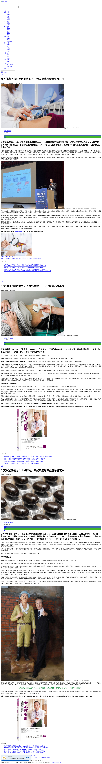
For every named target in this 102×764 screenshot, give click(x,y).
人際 (8, 48)
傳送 (5, 137)
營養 (8, 31)
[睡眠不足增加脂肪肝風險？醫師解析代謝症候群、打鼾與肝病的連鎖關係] (51, 244)
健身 (8, 38)
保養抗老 (6, 53)
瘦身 (8, 39)
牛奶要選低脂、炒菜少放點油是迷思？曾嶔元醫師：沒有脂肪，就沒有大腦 (25, 266)
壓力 (8, 46)
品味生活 (6, 59)
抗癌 (8, 24)
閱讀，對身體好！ (9, 338)
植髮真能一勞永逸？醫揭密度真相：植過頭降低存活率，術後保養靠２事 (24, 752)
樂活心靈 (6, 43)
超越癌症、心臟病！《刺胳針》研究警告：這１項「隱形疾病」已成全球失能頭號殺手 (28, 456)
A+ (4, 138)
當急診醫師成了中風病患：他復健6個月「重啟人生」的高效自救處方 (23, 749)
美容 (8, 56)
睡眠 (8, 51)
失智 (8, 19)
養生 (8, 28)
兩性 (8, 44)
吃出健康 (6, 26)
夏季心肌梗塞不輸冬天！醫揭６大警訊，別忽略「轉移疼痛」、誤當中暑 (24, 460)
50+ (39, 757)
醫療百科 (6, 13)
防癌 (8, 23)
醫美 (8, 54)
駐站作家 (6, 63)
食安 (8, 33)
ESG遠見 (35, 757)
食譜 (8, 34)
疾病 (8, 14)
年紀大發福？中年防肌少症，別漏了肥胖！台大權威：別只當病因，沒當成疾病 (26, 747)
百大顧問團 (10, 65)
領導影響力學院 (45, 757)
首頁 (2, 73)
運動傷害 (9, 41)
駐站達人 (9, 66)
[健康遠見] (4, 1)
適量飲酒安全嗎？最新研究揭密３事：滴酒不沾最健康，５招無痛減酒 (23, 461)
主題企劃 (6, 68)
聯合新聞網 (7, 131)
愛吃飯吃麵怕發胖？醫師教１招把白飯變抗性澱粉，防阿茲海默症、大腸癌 (25, 269)
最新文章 (6, 11)
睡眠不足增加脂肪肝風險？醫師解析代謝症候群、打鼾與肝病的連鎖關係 (24, 458)
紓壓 (8, 49)
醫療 (8, 16)
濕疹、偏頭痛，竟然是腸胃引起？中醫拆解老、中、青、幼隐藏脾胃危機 (24, 751)
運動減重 (6, 36)
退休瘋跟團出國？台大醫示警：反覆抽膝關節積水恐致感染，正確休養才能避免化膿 (27, 271)
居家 (8, 61)
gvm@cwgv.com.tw (56, 762)
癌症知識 (6, 21)
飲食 (8, 29)
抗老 (8, 58)
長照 (8, 18)
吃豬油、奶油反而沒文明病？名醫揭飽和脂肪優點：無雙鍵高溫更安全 (23, 267)
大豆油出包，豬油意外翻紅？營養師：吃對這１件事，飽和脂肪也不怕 (23, 264)
